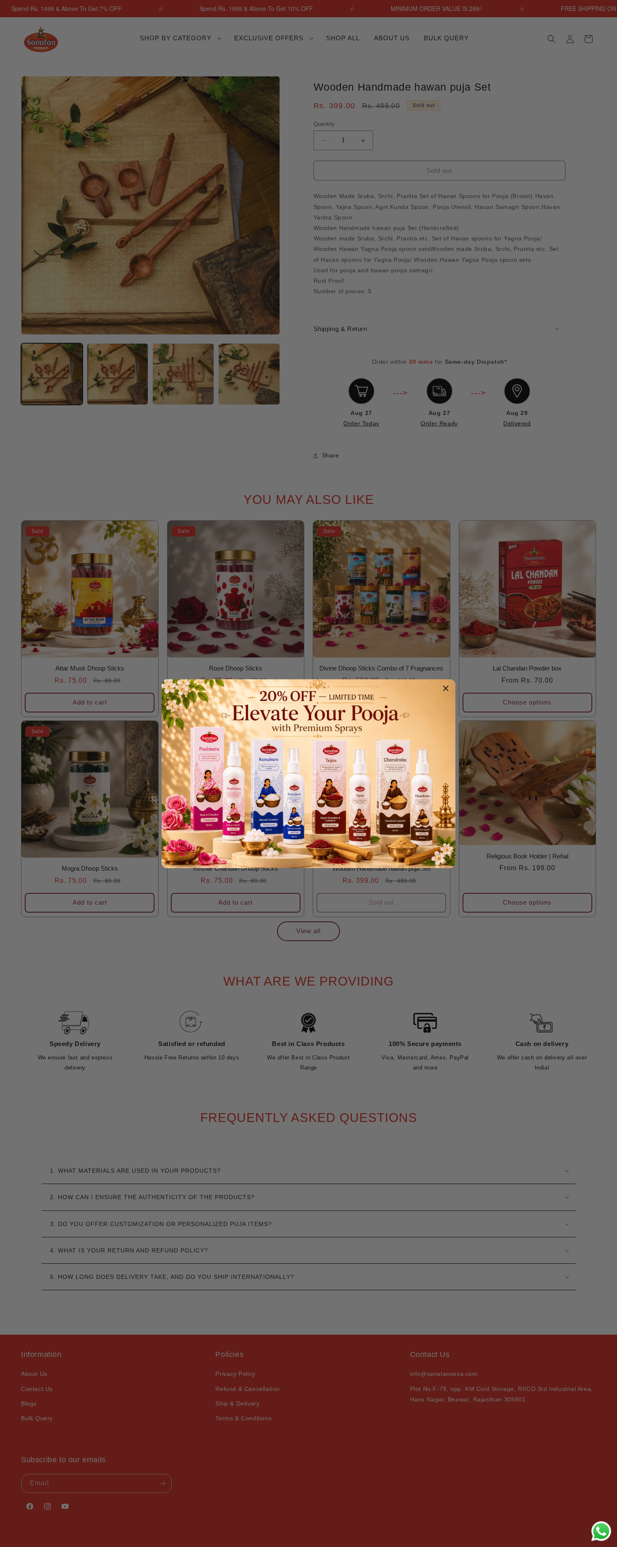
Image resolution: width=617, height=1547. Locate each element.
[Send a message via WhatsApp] (601, 1531)
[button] (445, 689)
